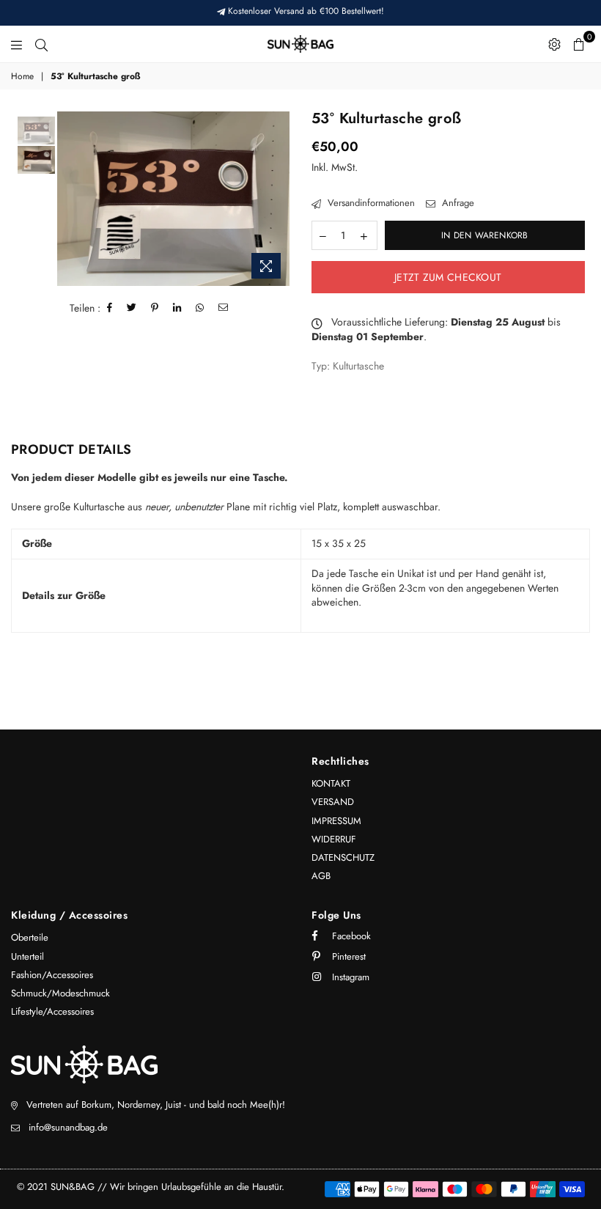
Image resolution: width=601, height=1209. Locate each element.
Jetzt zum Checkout (447, 277)
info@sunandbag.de (68, 1127)
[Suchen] (41, 44)
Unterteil (27, 956)
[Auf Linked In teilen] (177, 308)
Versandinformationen (370, 203)
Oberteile (29, 937)
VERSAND (332, 802)
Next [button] (277, 198)
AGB (321, 876)
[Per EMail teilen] (223, 308)
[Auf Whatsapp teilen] (200, 308)
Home (22, 76)
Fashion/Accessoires (52, 975)
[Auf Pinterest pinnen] (155, 308)
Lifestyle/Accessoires (52, 1011)
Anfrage (456, 203)
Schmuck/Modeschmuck (60, 993)
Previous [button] (70, 198)
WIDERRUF (333, 839)
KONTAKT (330, 783)
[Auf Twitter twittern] (132, 308)
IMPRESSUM (336, 821)
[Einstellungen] (554, 44)
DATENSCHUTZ (343, 857)
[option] (173, 198)
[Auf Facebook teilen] (110, 308)
